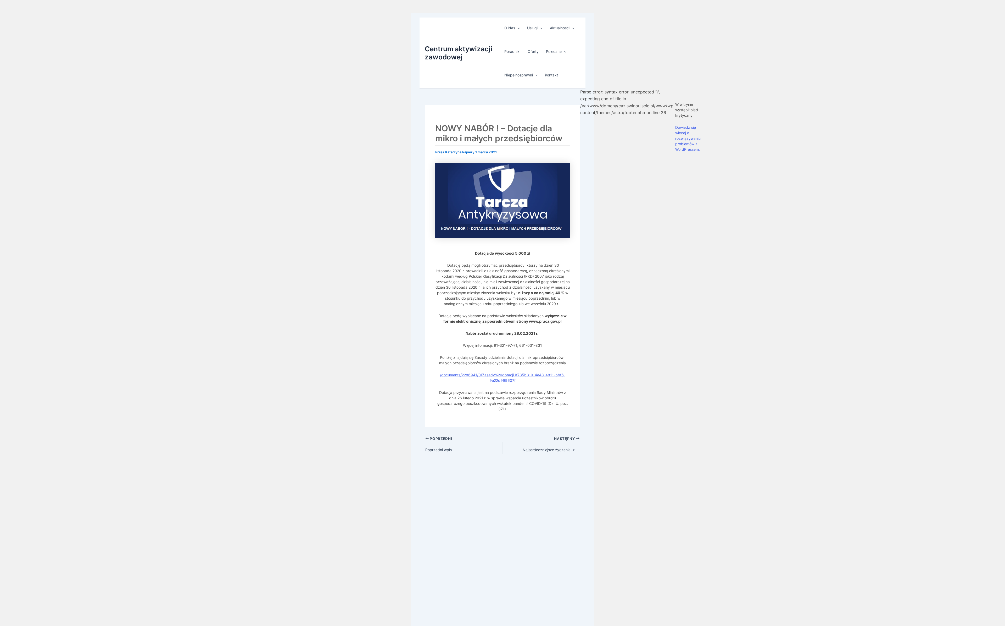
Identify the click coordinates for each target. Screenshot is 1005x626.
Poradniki (512, 51)
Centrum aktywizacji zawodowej (458, 53)
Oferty (533, 51)
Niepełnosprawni (518, 75)
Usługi (532, 28)
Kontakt (551, 75)
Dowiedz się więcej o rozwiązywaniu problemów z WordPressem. (688, 138)
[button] (517, 28)
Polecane (554, 51)
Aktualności (560, 28)
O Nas (509, 28)
